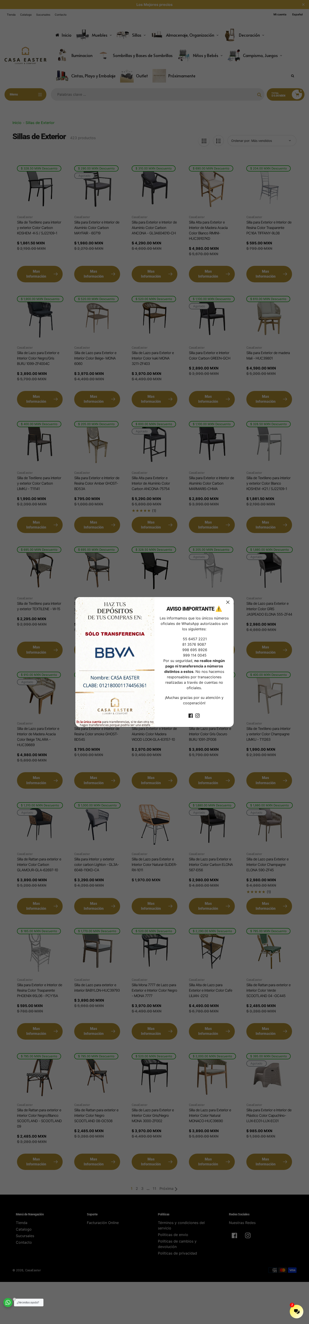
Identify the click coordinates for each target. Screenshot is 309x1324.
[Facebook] (190, 715)
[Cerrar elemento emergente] (228, 602)
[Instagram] (197, 715)
